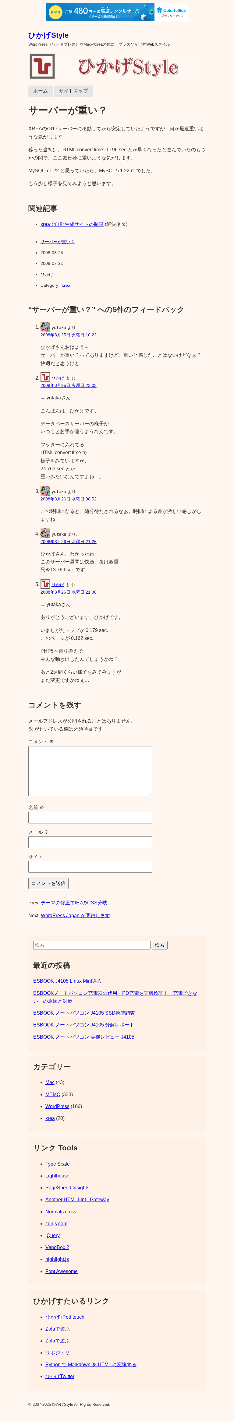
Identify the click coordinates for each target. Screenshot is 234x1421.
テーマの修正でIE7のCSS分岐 (74, 902)
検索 (160, 945)
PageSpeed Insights (67, 1187)
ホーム (40, 90)
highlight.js (57, 1259)
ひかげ (57, 378)
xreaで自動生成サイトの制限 (72, 224)
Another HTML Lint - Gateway (77, 1199)
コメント (41, 741)
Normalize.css (60, 1211)
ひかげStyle (48, 35)
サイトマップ (73, 90)
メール (38, 832)
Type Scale (57, 1164)
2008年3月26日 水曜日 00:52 (69, 498)
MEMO (52, 1094)
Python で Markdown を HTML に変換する (90, 1364)
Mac (50, 1082)
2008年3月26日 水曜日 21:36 (69, 592)
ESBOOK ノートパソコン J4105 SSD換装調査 (84, 1013)
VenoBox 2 (57, 1247)
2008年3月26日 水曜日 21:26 (69, 541)
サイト (35, 856)
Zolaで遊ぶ (57, 1329)
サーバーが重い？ (58, 241)
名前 (36, 807)
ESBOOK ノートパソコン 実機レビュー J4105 (83, 1037)
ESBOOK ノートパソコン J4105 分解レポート (83, 1024)
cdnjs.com (56, 1223)
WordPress (57, 1106)
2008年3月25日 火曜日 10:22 (69, 334)
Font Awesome (61, 1271)
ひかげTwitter (59, 1376)
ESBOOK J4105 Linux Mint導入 (67, 981)
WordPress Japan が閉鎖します (75, 915)
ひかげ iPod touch (64, 1317)
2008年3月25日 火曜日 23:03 (69, 385)
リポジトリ (57, 1352)
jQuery (52, 1235)
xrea (66, 285)
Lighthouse (57, 1175)
